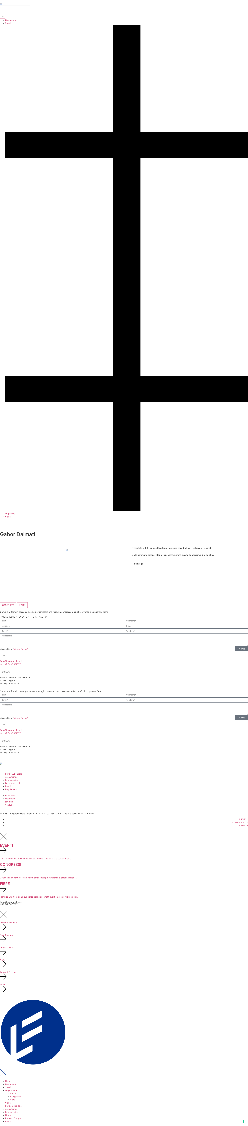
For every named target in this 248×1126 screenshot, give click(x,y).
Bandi (8, 1121)
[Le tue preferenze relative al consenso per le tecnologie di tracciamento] (243, 1121)
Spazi (8, 1087)
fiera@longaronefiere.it (11, 661)
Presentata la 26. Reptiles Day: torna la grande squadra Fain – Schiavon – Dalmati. (172, 548)
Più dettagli (137, 563)
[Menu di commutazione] (2, 15)
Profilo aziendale (13, 1106)
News (8, 1115)
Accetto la (15, 649)
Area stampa (11, 1109)
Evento (13, 1093)
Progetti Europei (13, 1118)
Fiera (12, 1099)
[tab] (8, 605)
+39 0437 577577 (9, 904)
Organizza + (11, 1090)
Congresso (15, 1096)
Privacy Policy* (20, 649)
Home (8, 1081)
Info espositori (12, 1112)
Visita (8, 1102)
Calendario (10, 1084)
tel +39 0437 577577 (10, 664)
